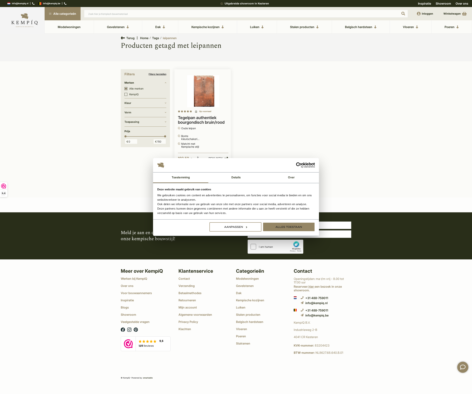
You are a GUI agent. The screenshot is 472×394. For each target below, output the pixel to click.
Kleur (127, 103)
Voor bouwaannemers (136, 293)
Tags (155, 38)
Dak (158, 26)
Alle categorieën (64, 14)
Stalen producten (302, 26)
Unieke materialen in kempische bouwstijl (247, 3)
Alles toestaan (288, 227)
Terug (130, 38)
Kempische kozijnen (205, 26)
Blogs (125, 307)
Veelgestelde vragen (135, 322)
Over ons (462, 3)
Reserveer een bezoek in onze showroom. (318, 288)
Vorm (127, 112)
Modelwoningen (69, 26)
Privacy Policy (188, 322)
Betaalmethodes (190, 293)
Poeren (449, 26)
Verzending (186, 286)
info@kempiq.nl (20, 3)
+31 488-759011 (316, 297)
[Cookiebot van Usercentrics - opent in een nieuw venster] (299, 165)
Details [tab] (236, 177)
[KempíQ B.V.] (322, 322)
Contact (184, 278)
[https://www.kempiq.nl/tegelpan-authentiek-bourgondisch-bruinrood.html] (203, 91)
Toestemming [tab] (181, 177)
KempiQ (134, 94)
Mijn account (187, 307)
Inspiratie (424, 3)
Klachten (184, 329)
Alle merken (136, 88)
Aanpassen (233, 227)
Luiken (254, 26)
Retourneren (187, 300)
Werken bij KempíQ (134, 278)
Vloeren (408, 26)
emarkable (148, 378)
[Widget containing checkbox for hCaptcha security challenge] (275, 247)
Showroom (443, 3)
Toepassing (131, 121)
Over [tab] (291, 177)
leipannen (170, 38)
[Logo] (24, 20)
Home (144, 38)
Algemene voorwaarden (195, 314)
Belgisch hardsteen (358, 26)
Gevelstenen (116, 26)
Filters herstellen (157, 74)
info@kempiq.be (51, 3)
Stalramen (243, 343)
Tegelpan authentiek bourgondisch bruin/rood (201, 120)
